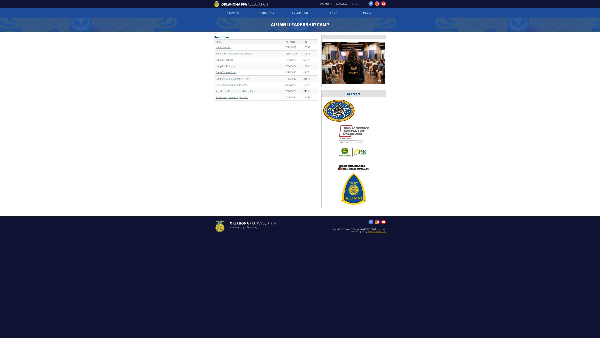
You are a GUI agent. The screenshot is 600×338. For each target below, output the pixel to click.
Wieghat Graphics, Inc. (377, 231)
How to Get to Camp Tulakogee (232, 84)
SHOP (333, 12)
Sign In (355, 4)
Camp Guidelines (224, 59)
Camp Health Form (225, 66)
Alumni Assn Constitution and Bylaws (234, 53)
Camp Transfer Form (226, 72)
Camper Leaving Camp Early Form (233, 78)
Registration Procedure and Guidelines (235, 91)
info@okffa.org (342, 4)
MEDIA (367, 12)
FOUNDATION (300, 12)
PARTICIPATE (266, 12)
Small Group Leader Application (232, 97)
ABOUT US (233, 12)
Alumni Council (223, 47)
